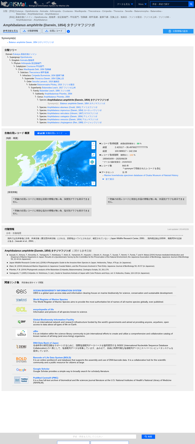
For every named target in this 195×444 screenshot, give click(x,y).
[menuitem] (124, 4)
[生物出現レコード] (110, 442)
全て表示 (110, 179)
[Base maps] (92, 162)
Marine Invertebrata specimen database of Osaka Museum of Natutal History (141, 175)
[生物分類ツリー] (73, 442)
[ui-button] (190, 4)
